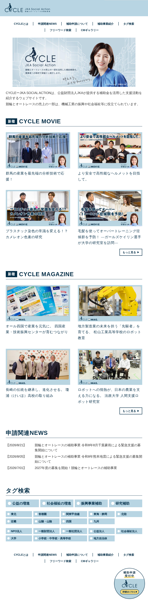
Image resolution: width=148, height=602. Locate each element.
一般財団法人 (47, 531)
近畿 (13, 521)
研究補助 (123, 503)
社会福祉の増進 (59, 503)
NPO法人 (16, 531)
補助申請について (77, 23)
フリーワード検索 (60, 30)
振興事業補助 (91, 503)
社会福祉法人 (129, 531)
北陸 (124, 514)
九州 (96, 521)
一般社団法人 (74, 531)
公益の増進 (21, 503)
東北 (13, 514)
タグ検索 (128, 23)
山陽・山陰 (45, 521)
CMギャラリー (90, 30)
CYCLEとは (21, 23)
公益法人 (99, 531)
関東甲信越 (73, 514)
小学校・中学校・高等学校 (55, 538)
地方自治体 (100, 538)
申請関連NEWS (47, 23)
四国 (68, 521)
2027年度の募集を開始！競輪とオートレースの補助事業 (76, 468)
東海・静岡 (100, 514)
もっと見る (129, 252)
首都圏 (43, 514)
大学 (13, 538)
